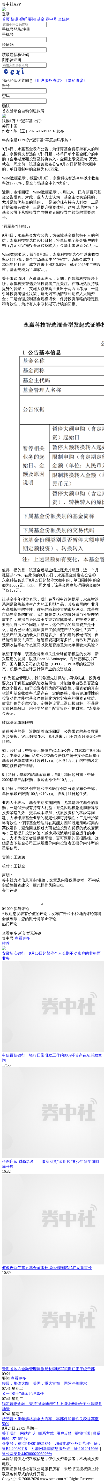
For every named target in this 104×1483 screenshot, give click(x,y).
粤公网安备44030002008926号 (27, 1454)
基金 (41, 19)
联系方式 (46, 1433)
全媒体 (64, 19)
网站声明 (28, 1433)
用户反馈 (64, 1433)
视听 (23, 19)
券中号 (51, 19)
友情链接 (20, 1438)
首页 (6, 19)
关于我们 (10, 1433)
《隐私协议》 (75, 80)
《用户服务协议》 (48, 80)
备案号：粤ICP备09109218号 (26, 1443)
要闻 (32, 19)
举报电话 (82, 1433)
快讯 (14, 19)
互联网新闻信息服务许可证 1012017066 (64, 1449)
